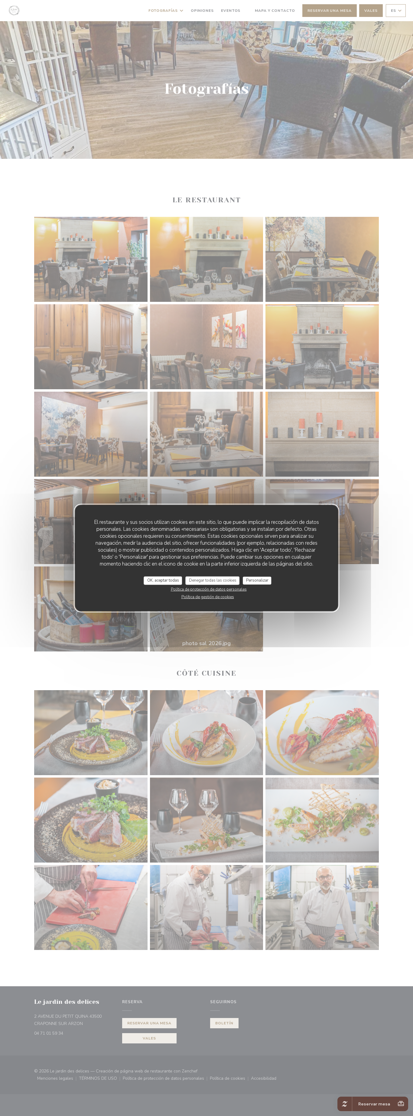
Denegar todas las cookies (212, 580)
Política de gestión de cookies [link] (207, 596)
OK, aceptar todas (163, 580)
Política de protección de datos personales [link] (209, 589)
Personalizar (257, 580)
